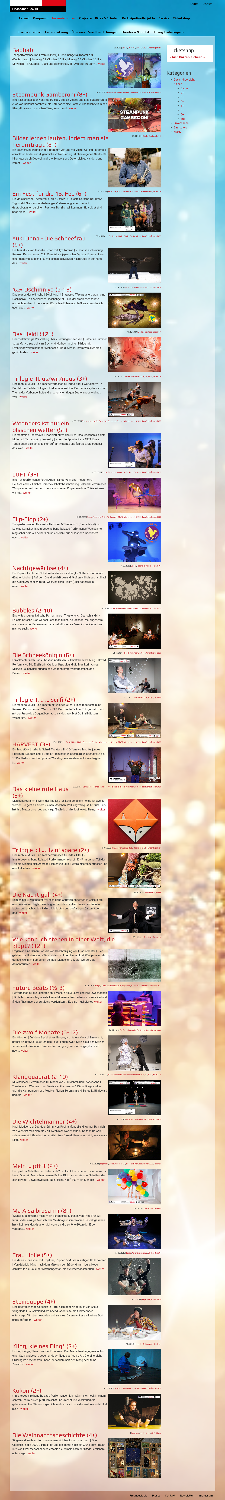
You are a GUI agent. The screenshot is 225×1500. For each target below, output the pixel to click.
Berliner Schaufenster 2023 (128, 421)
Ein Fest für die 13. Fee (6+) (49, 193)
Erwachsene (181, 123)
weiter (101, 63)
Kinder (150, 48)
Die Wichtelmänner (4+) (44, 1121)
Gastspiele (111, 92)
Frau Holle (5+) (32, 1254)
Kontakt (170, 1495)
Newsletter (187, 1495)
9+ (142, 48)
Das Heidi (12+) (33, 333)
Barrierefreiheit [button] (30, 32)
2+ (129, 48)
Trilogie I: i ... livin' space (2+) (50, 849)
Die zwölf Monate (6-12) (45, 1032)
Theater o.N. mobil (135, 32)
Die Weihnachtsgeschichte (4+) (54, 1435)
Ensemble (127, 192)
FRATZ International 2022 (128, 517)
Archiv (177, 132)
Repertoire (157, 48)
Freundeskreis (138, 1495)
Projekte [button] (85, 18)
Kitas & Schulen (106, 18)
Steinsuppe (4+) (33, 1301)
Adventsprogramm (153, 653)
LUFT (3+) (25, 474)
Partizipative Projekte (138, 18)
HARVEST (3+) (31, 744)
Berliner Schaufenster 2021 (103, 742)
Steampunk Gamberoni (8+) (50, 94)
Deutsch (207, 3)
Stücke (124, 48)
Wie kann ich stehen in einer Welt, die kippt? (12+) (63, 942)
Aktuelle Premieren (130, 92)
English (194, 3)
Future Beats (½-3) (38, 987)
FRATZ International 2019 (111, 986)
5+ (137, 48)
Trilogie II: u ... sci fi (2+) (43, 699)
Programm (41, 18)
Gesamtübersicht (184, 79)
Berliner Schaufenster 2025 (150, 236)
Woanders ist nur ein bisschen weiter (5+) (40, 426)
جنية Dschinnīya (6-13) (42, 289)
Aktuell (23, 18)
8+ (139, 48)
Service (164, 18)
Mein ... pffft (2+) (35, 1165)
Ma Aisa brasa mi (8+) (42, 1210)
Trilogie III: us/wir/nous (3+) (49, 378)
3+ (132, 48)
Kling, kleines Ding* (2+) (44, 1346)
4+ (134, 48)
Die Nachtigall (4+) (37, 894)
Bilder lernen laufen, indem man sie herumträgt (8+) (60, 141)
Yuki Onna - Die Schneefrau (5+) (49, 241)
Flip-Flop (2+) (30, 519)
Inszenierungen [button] (63, 18)
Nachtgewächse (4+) (40, 567)
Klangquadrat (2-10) (40, 1076)
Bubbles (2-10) (32, 610)
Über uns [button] (78, 32)
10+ (145, 48)
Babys (150, 697)
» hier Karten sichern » (187, 57)
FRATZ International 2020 (122, 848)
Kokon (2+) (26, 1390)
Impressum (205, 1495)
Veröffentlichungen (103, 32)
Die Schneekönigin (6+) (43, 654)
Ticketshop (181, 18)
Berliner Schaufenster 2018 (133, 1075)
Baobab (22, 49)
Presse (156, 1495)
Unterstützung (56, 32)
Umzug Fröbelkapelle (168, 32)
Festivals (109, 787)
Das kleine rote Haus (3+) (40, 792)
